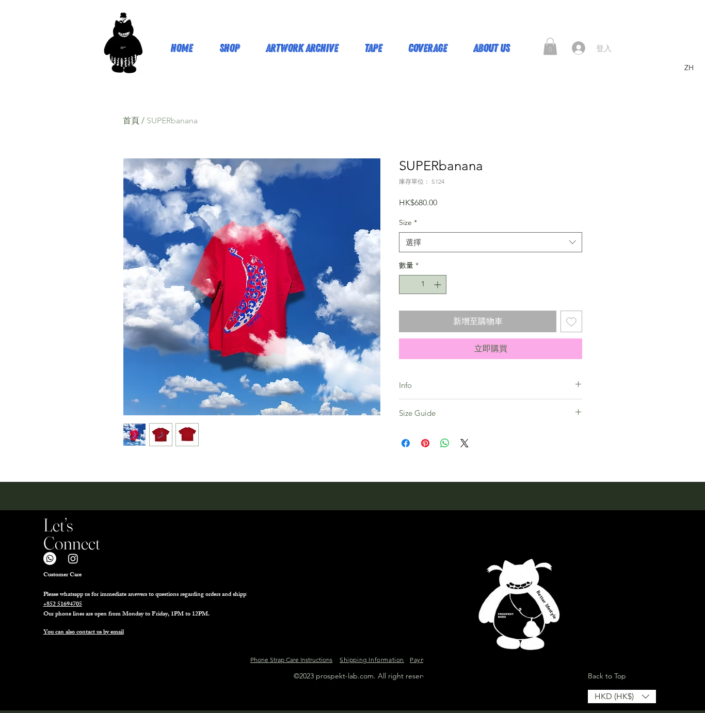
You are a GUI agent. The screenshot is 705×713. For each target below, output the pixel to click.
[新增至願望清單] (571, 321)
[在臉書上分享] (405, 443)
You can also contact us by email (83, 632)
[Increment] (438, 285)
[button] (550, 46)
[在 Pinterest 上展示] (425, 443)
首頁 (131, 120)
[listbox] (622, 696)
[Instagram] (73, 558)
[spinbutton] (422, 285)
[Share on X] (464, 443)
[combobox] (490, 242)
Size (408, 222)
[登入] (578, 48)
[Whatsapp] (49, 558)
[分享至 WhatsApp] (445, 443)
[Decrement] (406, 285)
